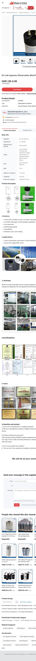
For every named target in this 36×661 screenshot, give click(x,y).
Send (16, 505)
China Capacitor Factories (27, 636)
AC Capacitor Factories (9, 640)
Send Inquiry (17, 89)
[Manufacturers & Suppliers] (18, 3)
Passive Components (24, 12)
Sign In (4, 122)
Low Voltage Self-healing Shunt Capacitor (26, 612)
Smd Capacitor (21, 628)
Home (3, 12)
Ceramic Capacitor (8, 628)
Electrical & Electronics (12, 12)
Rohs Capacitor (7, 645)
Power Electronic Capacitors (9, 612)
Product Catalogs (26, 602)
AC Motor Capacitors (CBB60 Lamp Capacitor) (10, 608)
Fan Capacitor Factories (9, 636)
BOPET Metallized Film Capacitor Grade (26, 605)
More (3, 648)
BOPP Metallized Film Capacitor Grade (10, 605)
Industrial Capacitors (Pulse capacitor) (26, 608)
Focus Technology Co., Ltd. (22, 654)
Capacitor (33, 12)
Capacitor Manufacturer (21, 645)
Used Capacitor (23, 640)
